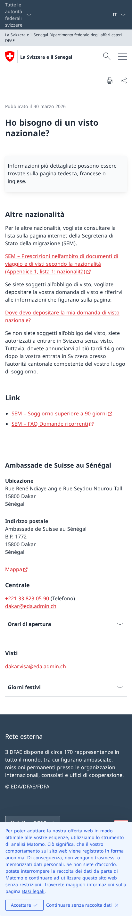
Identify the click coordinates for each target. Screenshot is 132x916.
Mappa (13, 569)
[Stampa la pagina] (110, 80)
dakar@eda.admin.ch (30, 606)
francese (90, 173)
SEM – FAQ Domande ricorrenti (50, 423)
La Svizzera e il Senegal (46, 57)
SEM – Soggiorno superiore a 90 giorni (59, 413)
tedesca (67, 173)
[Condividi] (124, 80)
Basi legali (33, 891)
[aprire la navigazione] (122, 56)
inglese (16, 181)
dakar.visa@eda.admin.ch (35, 666)
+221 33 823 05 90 (27, 598)
